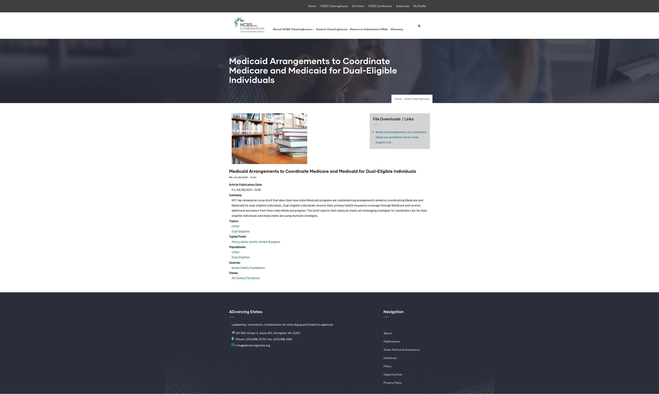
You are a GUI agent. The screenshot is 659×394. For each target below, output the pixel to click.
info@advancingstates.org (253, 345)
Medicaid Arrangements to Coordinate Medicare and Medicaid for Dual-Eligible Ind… (401, 137)
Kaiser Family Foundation (248, 268)
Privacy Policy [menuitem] (393, 382)
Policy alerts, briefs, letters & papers (256, 242)
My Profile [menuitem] (419, 6)
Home (398, 99)
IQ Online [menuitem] (358, 6)
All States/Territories (246, 278)
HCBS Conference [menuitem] (380, 6)
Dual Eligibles (241, 231)
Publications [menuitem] (392, 341)
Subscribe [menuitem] (402, 6)
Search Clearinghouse (332, 29)
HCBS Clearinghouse (416, 99)
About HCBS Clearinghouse (292, 29)
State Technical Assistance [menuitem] (401, 349)
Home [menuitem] (312, 6)
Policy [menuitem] (387, 366)
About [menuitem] (388, 333)
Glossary (396, 29)
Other (235, 226)
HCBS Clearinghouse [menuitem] (334, 6)
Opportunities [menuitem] (393, 374)
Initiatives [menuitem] (390, 358)
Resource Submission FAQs (369, 29)
